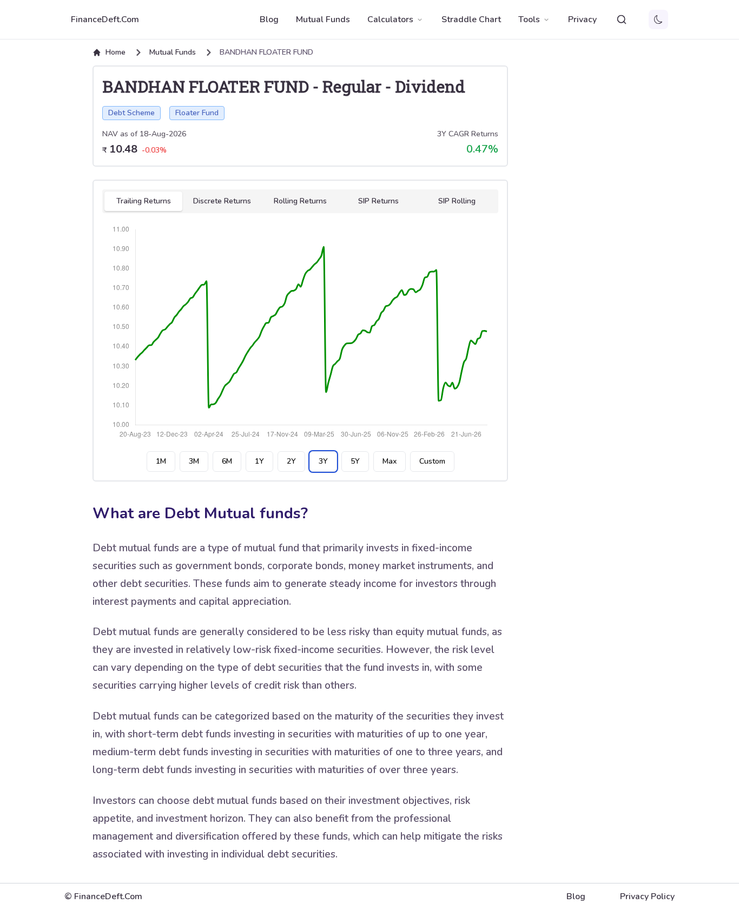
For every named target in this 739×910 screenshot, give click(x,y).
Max (389, 461)
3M (194, 461)
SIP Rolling (457, 201)
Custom (432, 461)
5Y (355, 461)
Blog (269, 19)
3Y (323, 461)
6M (227, 461)
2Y (291, 461)
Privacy (582, 19)
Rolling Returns (300, 201)
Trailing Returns (143, 201)
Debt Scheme (131, 113)
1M (161, 461)
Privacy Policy (647, 896)
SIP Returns (378, 201)
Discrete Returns (222, 201)
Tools (529, 19)
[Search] (621, 19)
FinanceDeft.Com (105, 19)
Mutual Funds (323, 19)
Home (115, 52)
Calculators (390, 19)
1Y (259, 461)
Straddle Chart (471, 19)
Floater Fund (197, 113)
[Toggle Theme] (658, 19)
